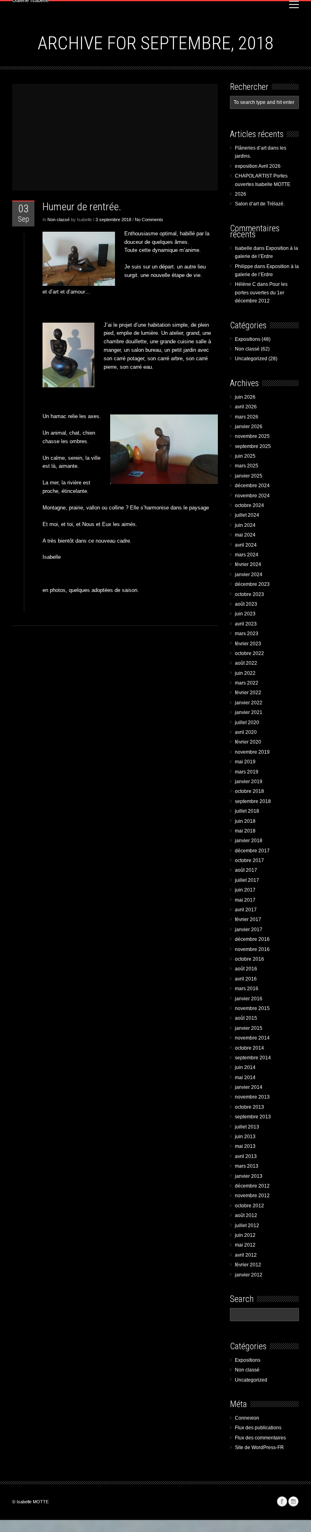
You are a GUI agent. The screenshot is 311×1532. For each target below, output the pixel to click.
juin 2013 (245, 1136)
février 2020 (248, 742)
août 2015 (246, 1018)
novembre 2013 (252, 1097)
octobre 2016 (249, 959)
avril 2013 (246, 1156)
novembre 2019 (252, 752)
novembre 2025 (252, 436)
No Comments (149, 219)
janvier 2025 (248, 476)
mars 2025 (246, 466)
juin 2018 (245, 821)
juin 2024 (245, 525)
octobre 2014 (249, 1048)
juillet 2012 (247, 1225)
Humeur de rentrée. (82, 207)
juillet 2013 (247, 1127)
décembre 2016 (252, 939)
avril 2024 (246, 545)
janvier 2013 (248, 1176)
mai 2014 (245, 1077)
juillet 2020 (247, 722)
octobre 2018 (249, 791)
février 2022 (248, 692)
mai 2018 (245, 831)
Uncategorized (251, 358)
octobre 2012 (249, 1206)
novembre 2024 (252, 496)
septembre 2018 (253, 801)
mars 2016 (246, 988)
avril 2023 (246, 624)
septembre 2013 (253, 1117)
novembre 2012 (252, 1195)
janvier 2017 (248, 929)
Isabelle (243, 248)
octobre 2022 (249, 653)
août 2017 (246, 870)
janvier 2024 (248, 574)
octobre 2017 (249, 860)
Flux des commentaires (260, 1438)
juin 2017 (245, 890)
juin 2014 (245, 1067)
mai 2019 (245, 762)
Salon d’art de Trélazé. (260, 204)
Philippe (244, 266)
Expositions (247, 339)
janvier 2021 (248, 712)
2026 (240, 194)
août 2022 (246, 663)
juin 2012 (245, 1235)
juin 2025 (245, 456)
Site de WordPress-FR (259, 1447)
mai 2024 (245, 535)
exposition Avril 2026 (258, 166)
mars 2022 (246, 683)
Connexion (247, 1418)
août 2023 (246, 604)
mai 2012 (245, 1245)
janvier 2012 (248, 1275)
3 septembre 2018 (113, 219)
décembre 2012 (252, 1186)
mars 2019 (246, 772)
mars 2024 (246, 555)
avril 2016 (246, 979)
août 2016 (246, 969)
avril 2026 (246, 407)
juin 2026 (245, 397)
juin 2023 (245, 614)
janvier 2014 (248, 1087)
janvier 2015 (248, 1028)
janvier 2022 (248, 703)
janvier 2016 (248, 999)
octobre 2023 (249, 594)
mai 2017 (245, 900)
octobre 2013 (249, 1107)
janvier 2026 (248, 426)
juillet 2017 (247, 880)
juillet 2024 (247, 515)
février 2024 (248, 564)
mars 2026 (246, 417)
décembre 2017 (252, 851)
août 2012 (246, 1215)
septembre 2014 (253, 1058)
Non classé (58, 219)
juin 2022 (245, 673)
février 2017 (248, 919)
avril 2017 (246, 910)
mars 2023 (246, 633)
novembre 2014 (252, 1038)
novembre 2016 (252, 949)
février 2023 (248, 644)
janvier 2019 (248, 781)
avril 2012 (246, 1255)
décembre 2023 (252, 584)
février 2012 (248, 1265)
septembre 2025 (253, 446)
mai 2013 (245, 1146)
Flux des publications (258, 1428)
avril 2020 (246, 732)
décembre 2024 (252, 485)
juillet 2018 (247, 811)
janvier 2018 (248, 840)
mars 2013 (246, 1166)
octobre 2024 (249, 505)
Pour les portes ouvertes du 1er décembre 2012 (261, 292)
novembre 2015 (252, 1008)
